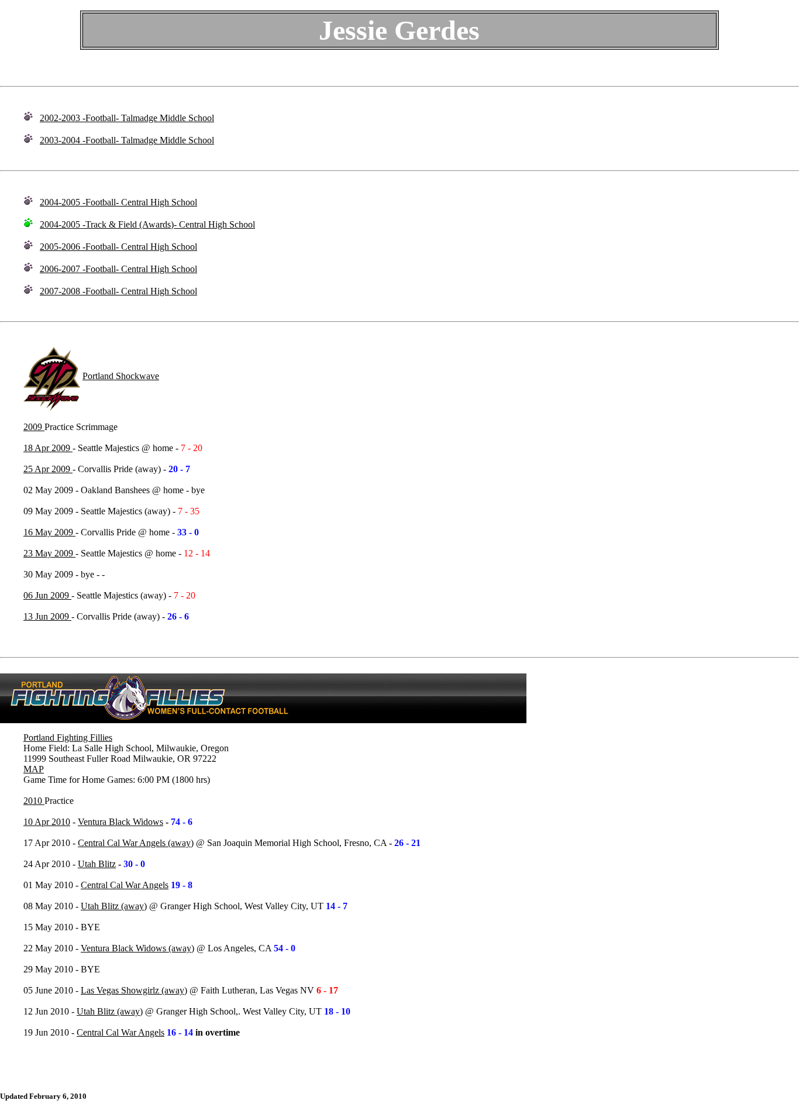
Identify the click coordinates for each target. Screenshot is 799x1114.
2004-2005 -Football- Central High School (118, 202)
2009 (33, 427)
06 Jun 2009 (47, 595)
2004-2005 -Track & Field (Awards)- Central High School (147, 224)
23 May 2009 (49, 553)
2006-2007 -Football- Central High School (118, 269)
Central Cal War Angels (124, 885)
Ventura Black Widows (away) (137, 948)
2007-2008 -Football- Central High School (118, 291)
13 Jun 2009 (47, 616)
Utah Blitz (97, 864)
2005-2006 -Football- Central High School (118, 247)
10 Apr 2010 (46, 822)
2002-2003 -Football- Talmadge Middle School (127, 118)
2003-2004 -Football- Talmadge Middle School (127, 140)
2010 (33, 801)
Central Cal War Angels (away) (136, 843)
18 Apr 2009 (48, 448)
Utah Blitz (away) (114, 906)
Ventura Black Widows (120, 822)
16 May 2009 (49, 532)
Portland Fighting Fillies (67, 737)
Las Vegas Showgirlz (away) (134, 990)
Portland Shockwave (120, 376)
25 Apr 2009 (48, 469)
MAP (33, 769)
